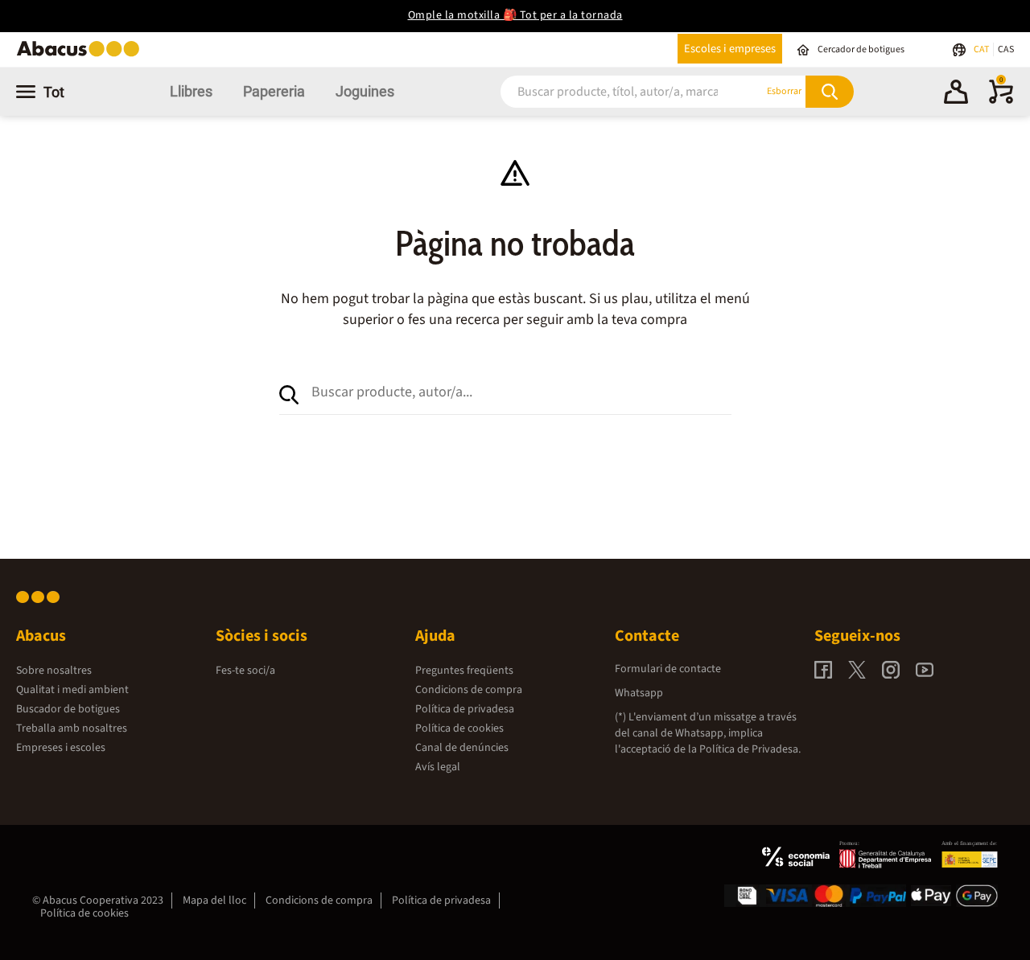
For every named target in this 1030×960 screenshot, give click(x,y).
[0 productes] (1001, 100)
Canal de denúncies (462, 748)
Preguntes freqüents (464, 671)
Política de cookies (459, 728)
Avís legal (437, 767)
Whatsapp (639, 693)
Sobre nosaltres (54, 671)
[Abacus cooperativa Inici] (82, 55)
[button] (956, 94)
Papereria (274, 91)
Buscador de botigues (68, 709)
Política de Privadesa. (750, 749)
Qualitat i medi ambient (72, 690)
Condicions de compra (468, 690)
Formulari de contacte (668, 669)
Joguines (365, 91)
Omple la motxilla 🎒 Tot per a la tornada (515, 15)
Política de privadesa (464, 709)
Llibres (191, 91)
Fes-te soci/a (245, 671)
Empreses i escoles (60, 748)
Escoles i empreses (730, 48)
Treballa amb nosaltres (71, 728)
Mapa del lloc (214, 900)
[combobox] (612, 91)
